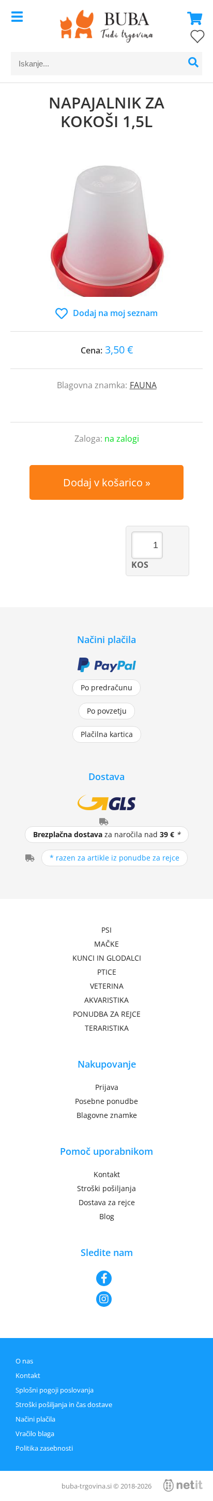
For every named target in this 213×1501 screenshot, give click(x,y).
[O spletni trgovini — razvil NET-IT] (183, 1485)
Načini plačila (35, 1419)
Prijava (106, 1087)
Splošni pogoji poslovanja (55, 1390)
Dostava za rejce (107, 1202)
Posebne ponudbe (106, 1101)
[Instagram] (106, 1299)
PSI (106, 930)
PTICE (106, 972)
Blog (106, 1216)
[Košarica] (191, 18)
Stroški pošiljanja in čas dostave (64, 1404)
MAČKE (106, 944)
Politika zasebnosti (44, 1448)
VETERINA (107, 986)
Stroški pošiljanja (106, 1188)
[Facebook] (106, 1278)
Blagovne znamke (107, 1115)
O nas (24, 1361)
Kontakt (107, 1174)
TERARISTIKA (107, 1028)
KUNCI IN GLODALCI (106, 958)
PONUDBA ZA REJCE (107, 1014)
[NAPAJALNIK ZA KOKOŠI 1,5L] (106, 229)
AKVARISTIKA (106, 1000)
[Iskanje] (193, 63)
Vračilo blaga (35, 1433)
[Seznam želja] (187, 38)
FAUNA (143, 385)
